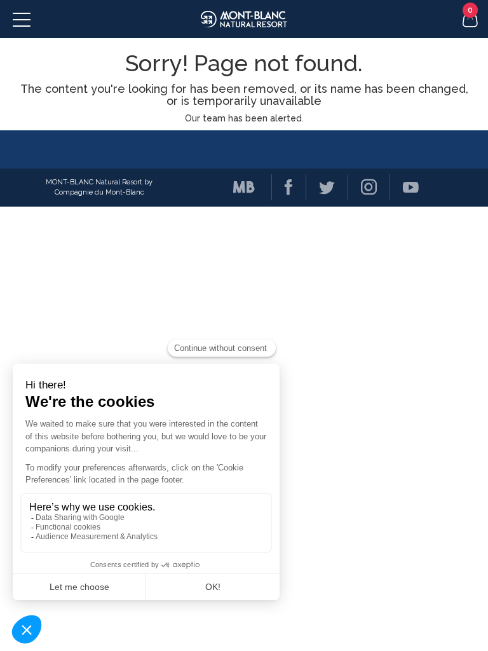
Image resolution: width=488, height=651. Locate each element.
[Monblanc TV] (238, 187)
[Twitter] (320, 187)
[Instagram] (362, 187)
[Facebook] (282, 187)
